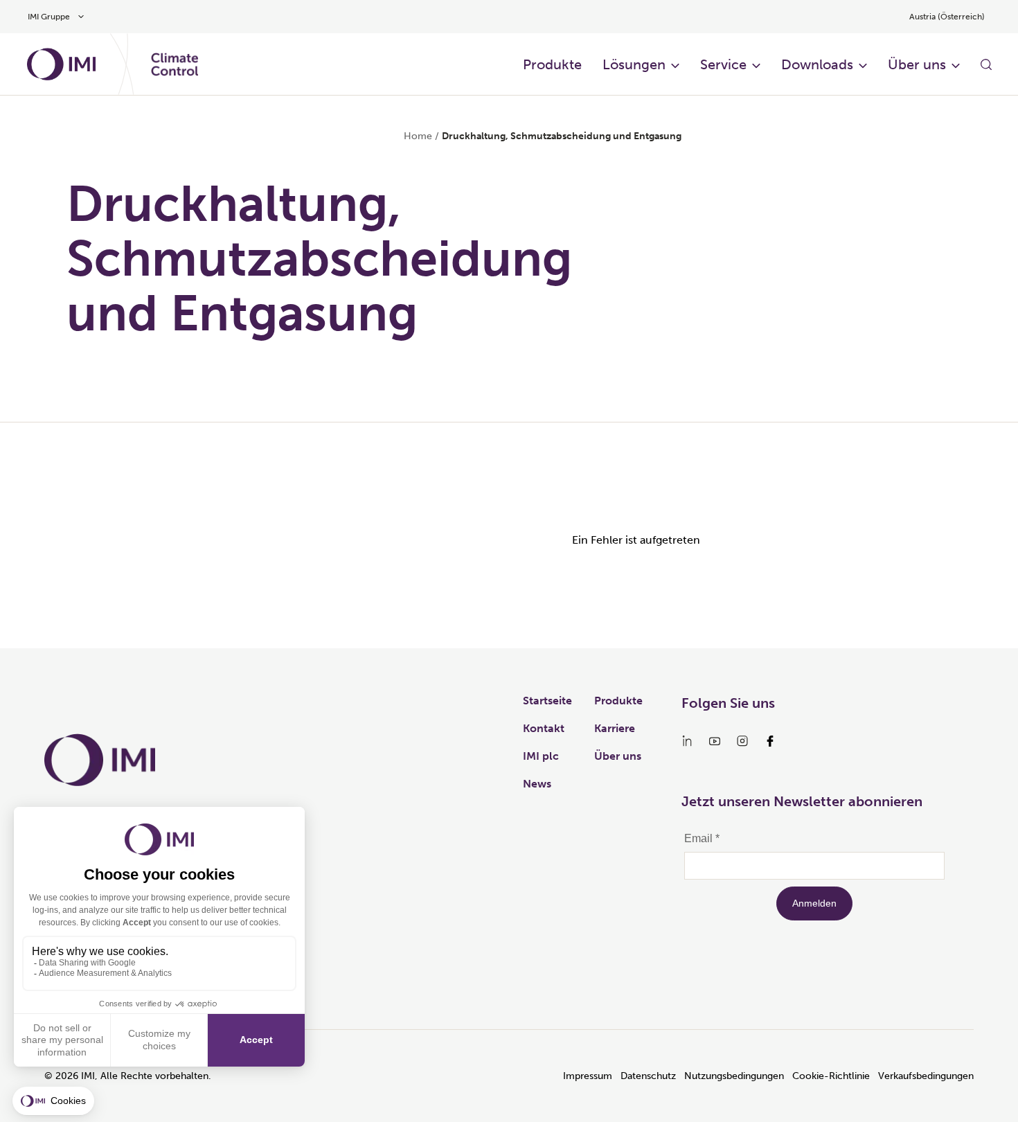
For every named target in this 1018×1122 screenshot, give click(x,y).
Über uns (917, 64)
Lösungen (634, 64)
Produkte (552, 64)
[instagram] (742, 741)
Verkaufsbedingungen (926, 1076)
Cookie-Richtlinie (831, 1076)
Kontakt (543, 728)
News (537, 783)
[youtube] (714, 741)
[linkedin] (687, 741)
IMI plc (541, 756)
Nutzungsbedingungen (734, 1076)
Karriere (614, 728)
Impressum (587, 1076)
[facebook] (770, 741)
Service (723, 64)
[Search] (986, 64)
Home (418, 136)
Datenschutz (648, 1076)
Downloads (817, 64)
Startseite (547, 700)
